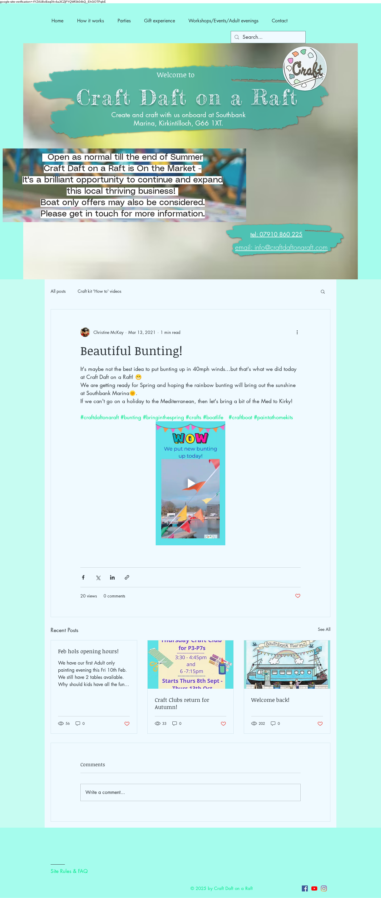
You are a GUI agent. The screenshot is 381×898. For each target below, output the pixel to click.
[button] (323, 291)
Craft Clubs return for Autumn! (182, 703)
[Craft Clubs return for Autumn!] (191, 664)
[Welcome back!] (287, 664)
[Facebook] (305, 888)
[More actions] (297, 332)
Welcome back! (270, 699)
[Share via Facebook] (83, 577)
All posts (58, 291)
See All (324, 629)
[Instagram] (324, 888)
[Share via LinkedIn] (112, 577)
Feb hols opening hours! (88, 651)
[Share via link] (127, 577)
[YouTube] (314, 888)
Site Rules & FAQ (69, 871)
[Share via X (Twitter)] (98, 577)
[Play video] (190, 483)
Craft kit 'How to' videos (99, 291)
